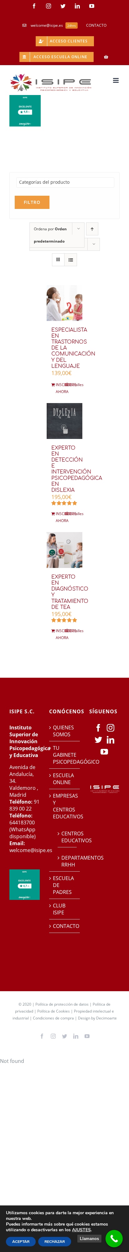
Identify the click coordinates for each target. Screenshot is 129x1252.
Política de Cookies (53, 1011)
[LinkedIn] (110, 740)
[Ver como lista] (70, 260)
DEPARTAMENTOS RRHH (67, 861)
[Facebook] (98, 728)
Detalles (73, 384)
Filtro (32, 202)
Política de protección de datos (62, 1004)
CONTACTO (64, 926)
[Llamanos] (114, 1238)
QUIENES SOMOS (63, 731)
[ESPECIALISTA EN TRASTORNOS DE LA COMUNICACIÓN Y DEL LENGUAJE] (64, 303)
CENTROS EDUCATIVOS (67, 837)
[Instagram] (110, 728)
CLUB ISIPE (59, 909)
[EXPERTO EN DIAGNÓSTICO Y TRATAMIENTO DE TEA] (64, 550)
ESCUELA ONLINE (63, 779)
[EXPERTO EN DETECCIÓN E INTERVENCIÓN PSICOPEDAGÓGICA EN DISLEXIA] (64, 421)
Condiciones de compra (53, 1018)
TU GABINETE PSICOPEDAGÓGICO (64, 754)
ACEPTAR (20, 1241)
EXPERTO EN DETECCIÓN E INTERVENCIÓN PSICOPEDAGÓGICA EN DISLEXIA (76, 469)
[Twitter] (98, 740)
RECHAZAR (54, 1241)
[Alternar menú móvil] (116, 80)
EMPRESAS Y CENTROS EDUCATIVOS (64, 806)
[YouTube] (104, 751)
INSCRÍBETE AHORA (60, 388)
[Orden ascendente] (92, 228)
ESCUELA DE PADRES (63, 885)
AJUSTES (81, 1230)
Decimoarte (106, 1018)
